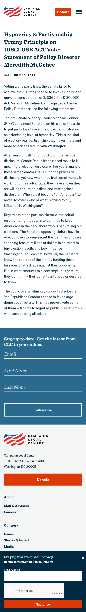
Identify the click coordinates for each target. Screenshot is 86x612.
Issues (9, 534)
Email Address (12, 569)
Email (10, 354)
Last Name (15, 387)
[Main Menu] (78, 12)
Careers (10, 512)
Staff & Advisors (16, 506)
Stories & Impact (16, 540)
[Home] (22, 11)
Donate (63, 11)
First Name (15, 370)
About (9, 497)
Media (9, 546)
